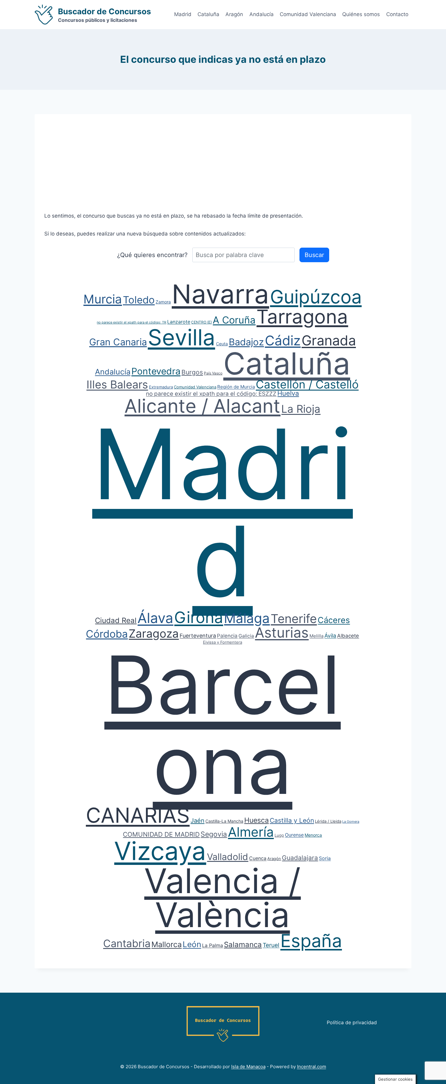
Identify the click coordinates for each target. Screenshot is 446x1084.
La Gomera (350, 821)
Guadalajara (300, 858)
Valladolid (227, 856)
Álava (155, 617)
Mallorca (166, 944)
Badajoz (246, 341)
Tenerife (294, 618)
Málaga (247, 618)
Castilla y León (292, 820)
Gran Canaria (118, 341)
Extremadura (161, 386)
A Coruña (234, 320)
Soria (325, 858)
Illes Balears (117, 384)
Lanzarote (178, 322)
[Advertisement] (223, 156)
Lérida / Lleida (328, 821)
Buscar (314, 255)
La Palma (212, 945)
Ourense (294, 835)
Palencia (227, 636)
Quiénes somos (361, 14)
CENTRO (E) (201, 322)
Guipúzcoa (316, 297)
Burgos (192, 372)
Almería (251, 832)
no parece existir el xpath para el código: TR (131, 322)
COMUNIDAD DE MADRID (161, 834)
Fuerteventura (198, 635)
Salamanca (243, 944)
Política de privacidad (352, 1022)
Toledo (139, 300)
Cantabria (126, 943)
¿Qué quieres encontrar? (152, 255)
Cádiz (283, 340)
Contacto (397, 14)
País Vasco (213, 373)
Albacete (348, 636)
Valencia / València (222, 897)
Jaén (197, 820)
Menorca (313, 835)
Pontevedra (156, 371)
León (192, 944)
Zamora (163, 301)
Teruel (271, 945)
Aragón (234, 14)
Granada (329, 340)
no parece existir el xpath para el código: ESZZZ (211, 393)
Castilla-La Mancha (224, 821)
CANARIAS (138, 815)
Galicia (246, 636)
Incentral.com (311, 1066)
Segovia (214, 834)
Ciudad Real (116, 620)
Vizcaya (160, 851)
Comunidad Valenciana (308, 14)
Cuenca (257, 858)
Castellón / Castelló (307, 384)
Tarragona (302, 316)
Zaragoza (154, 633)
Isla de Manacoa (248, 1066)
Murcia (102, 299)
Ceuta (222, 343)
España (311, 940)
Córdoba (107, 634)
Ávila (330, 635)
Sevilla (181, 337)
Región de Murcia (236, 387)
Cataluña (208, 14)
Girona (198, 617)
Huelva (288, 393)
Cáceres (334, 620)
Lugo (279, 835)
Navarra (220, 294)
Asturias (282, 632)
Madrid (182, 14)
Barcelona (222, 724)
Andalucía (261, 14)
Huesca (256, 820)
